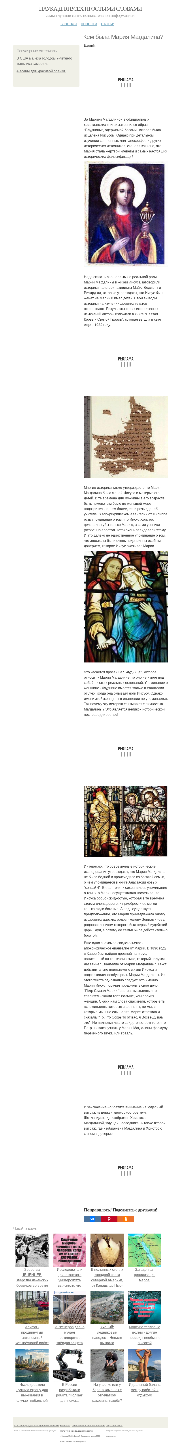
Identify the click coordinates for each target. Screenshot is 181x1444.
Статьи (107, 23)
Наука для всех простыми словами (90, 8)
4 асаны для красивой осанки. (41, 71)
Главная (68, 23)
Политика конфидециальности (76, 1430)
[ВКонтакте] (92, 1219)
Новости (89, 23)
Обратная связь (114, 1425)
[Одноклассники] (125, 1219)
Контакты (65, 1425)
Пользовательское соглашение (88, 1425)
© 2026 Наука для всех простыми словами (36, 1425)
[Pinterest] (109, 1219)
